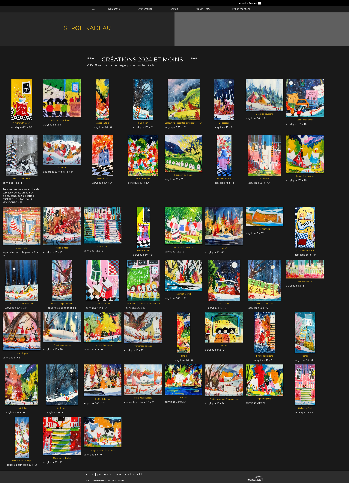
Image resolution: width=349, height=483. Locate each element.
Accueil (242, 3)
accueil (90, 474)
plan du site (104, 474)
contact (118, 474)
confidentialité (133, 474)
